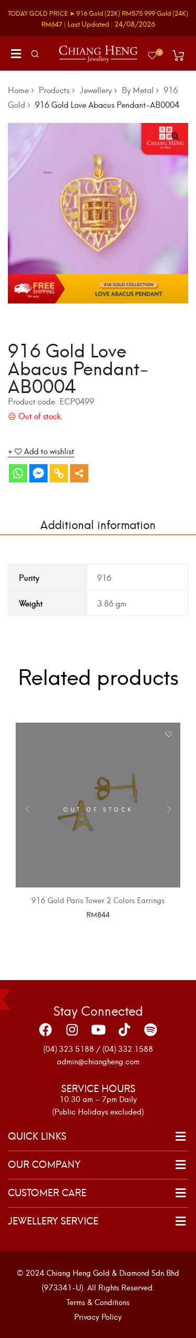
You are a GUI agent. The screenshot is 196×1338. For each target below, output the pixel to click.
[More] (79, 473)
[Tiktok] (124, 1029)
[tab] (98, 523)
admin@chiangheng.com (98, 1061)
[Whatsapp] (18, 473)
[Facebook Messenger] (38, 473)
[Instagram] (72, 1029)
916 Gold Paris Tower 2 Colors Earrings (98, 900)
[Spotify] (150, 1029)
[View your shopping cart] (178, 55)
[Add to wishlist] (168, 734)
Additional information (98, 523)
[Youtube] (98, 1029)
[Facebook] (46, 1029)
